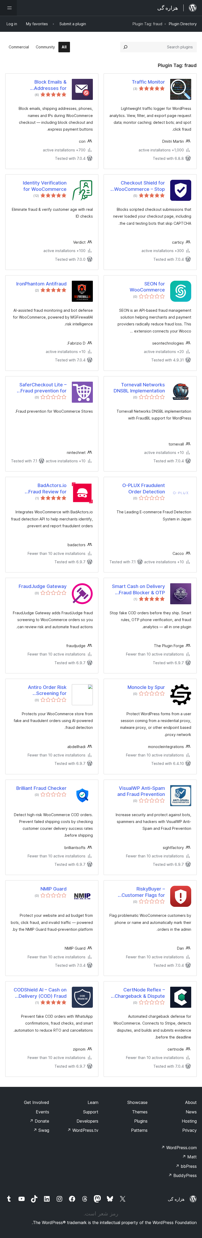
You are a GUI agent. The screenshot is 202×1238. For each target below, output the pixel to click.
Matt (189, 1156)
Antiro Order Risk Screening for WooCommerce (47, 690)
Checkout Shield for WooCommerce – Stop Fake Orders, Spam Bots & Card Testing (137, 186)
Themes (140, 1111)
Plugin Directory (183, 24)
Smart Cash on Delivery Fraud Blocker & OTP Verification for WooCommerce (138, 590)
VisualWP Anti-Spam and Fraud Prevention (141, 791)
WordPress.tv (82, 1130)
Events (42, 1111)
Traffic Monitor (148, 82)
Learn (93, 1102)
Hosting (189, 1121)
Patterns (139, 1130)
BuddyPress (182, 1175)
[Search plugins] (125, 47)
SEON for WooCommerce (147, 287)
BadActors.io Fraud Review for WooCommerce (47, 489)
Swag (41, 1130)
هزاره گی (176, 1199)
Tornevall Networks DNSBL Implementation (139, 387)
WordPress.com (179, 1147)
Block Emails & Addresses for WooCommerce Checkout (49, 85)
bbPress (186, 1166)
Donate (39, 1121)
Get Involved (36, 1102)
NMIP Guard (54, 889)
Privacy (189, 1130)
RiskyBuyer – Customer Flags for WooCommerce (143, 892)
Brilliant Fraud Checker (41, 788)
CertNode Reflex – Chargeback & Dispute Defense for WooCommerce (140, 993)
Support (90, 1111)
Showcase (137, 1102)
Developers (87, 1121)
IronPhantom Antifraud (41, 284)
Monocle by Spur (146, 687)
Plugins (141, 1121)
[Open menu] (8, 8)
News (191, 1111)
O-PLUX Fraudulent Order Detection (143, 488)
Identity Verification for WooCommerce (45, 186)
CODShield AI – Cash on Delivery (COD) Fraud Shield (40, 993)
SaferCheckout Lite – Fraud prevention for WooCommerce (43, 388)
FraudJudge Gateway (43, 586)
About (191, 1102)
